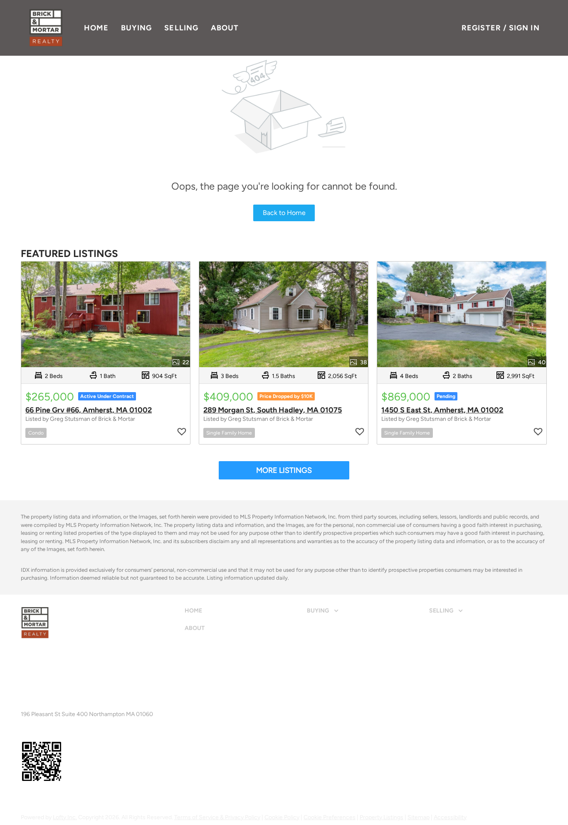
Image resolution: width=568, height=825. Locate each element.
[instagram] (53, 797)
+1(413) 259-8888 (45, 685)
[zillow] (39, 797)
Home (96, 27)
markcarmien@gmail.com (102, 707)
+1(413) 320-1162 (44, 707)
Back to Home (284, 213)
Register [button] (481, 27)
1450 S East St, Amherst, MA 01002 (442, 410)
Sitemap (418, 817)
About (225, 27)
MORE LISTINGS (284, 470)
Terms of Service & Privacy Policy (217, 817)
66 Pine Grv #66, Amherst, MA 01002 (88, 410)
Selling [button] (181, 27)
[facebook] (24, 797)
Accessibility (450, 817)
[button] (45, 27)
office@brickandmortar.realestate (123, 685)
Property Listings (381, 817)
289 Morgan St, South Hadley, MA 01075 (272, 410)
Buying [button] (136, 27)
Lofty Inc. (65, 817)
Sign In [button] (524, 27)
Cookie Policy (281, 817)
